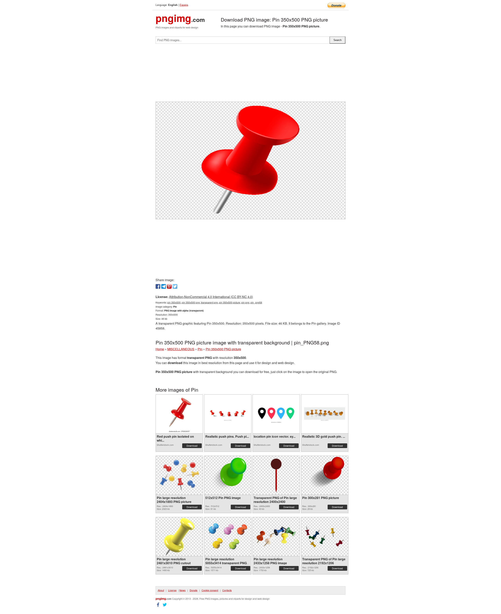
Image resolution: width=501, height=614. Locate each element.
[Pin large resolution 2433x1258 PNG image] (276, 536)
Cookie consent (210, 590)
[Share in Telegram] (163, 286)
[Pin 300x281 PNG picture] (324, 475)
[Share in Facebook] (158, 286)
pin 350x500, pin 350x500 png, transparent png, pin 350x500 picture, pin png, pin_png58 (214, 302)
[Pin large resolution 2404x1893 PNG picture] (179, 475)
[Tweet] (175, 286)
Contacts (227, 590)
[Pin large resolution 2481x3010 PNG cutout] (179, 536)
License (172, 590)
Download (192, 445)
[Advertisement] (250, 74)
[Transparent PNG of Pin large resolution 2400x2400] (276, 475)
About (161, 590)
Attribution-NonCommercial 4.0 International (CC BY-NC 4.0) (211, 296)
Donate (193, 590)
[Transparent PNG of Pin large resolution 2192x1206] (324, 536)
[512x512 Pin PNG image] (227, 475)
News (182, 590)
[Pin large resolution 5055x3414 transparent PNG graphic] (227, 536)
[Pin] (169, 286)
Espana (184, 5)
